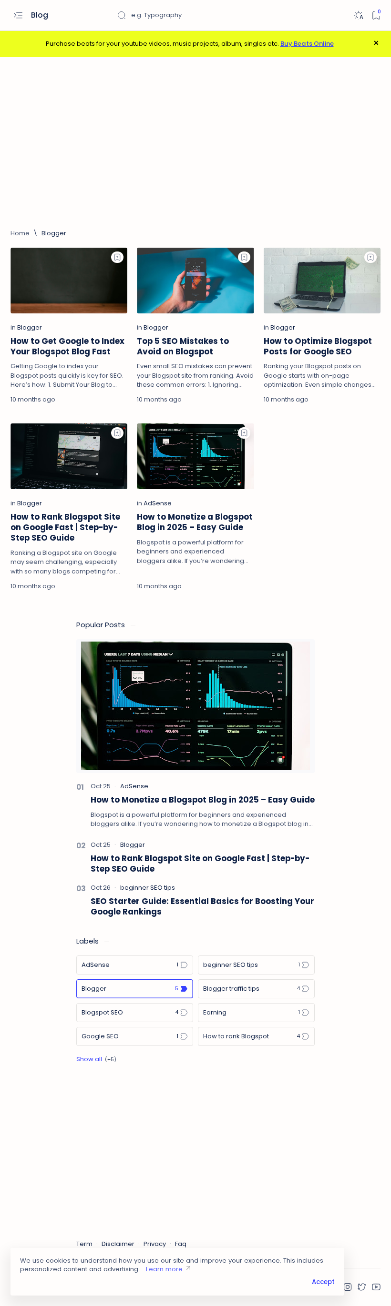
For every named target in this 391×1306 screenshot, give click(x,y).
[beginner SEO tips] (147, 887)
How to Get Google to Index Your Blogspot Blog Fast (67, 346)
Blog (40, 15)
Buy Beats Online (307, 43)
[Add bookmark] (117, 257)
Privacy (155, 1243)
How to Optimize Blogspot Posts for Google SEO (318, 346)
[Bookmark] (376, 15)
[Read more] (109, 399)
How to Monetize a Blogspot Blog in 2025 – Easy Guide (195, 522)
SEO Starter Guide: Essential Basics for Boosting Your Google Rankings (202, 906)
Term (84, 1243)
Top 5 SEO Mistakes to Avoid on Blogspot (183, 346)
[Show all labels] (96, 1059)
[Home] (20, 233)
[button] (347, 1287)
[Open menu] (18, 15)
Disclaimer (118, 1243)
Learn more (164, 1269)
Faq (180, 1243)
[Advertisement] (195, 143)
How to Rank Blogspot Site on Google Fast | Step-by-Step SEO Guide (65, 527)
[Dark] (358, 15)
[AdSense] (158, 503)
